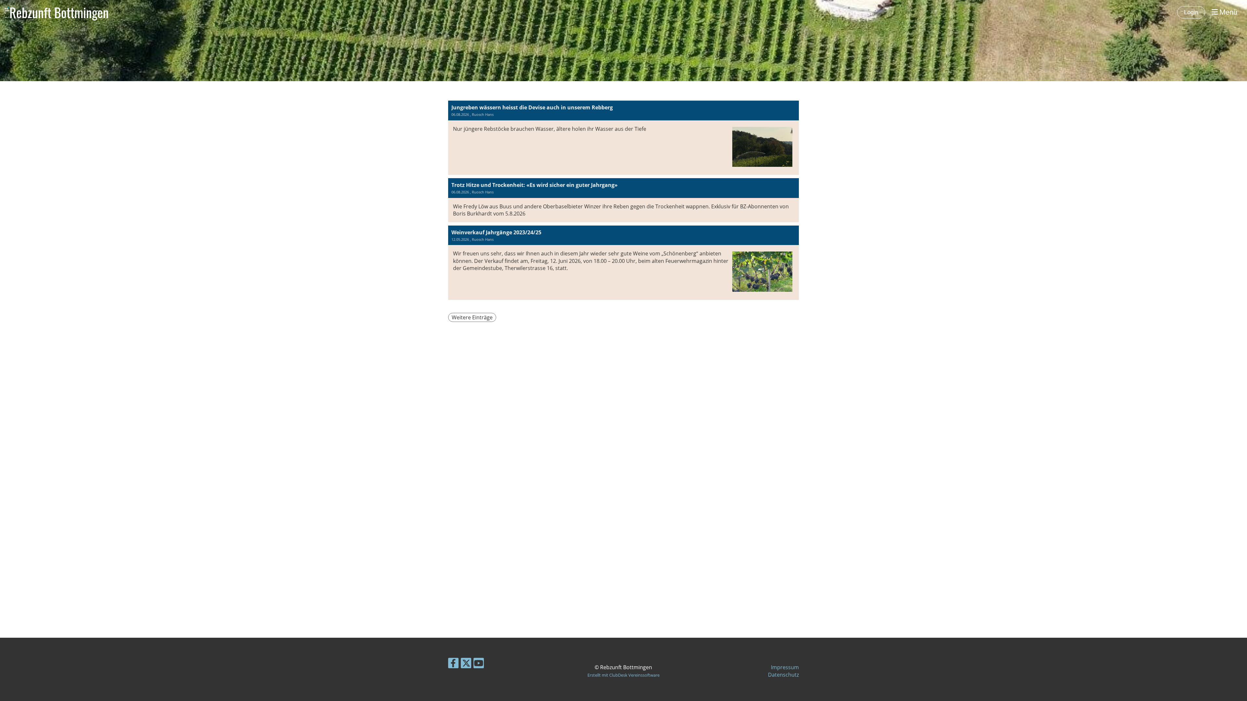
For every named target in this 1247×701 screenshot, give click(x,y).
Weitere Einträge (472, 317)
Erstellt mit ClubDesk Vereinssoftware (623, 675)
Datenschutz (783, 674)
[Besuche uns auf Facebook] (453, 664)
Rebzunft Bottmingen (59, 12)
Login (1191, 12)
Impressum (785, 667)
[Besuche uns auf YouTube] (478, 664)
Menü (1227, 12)
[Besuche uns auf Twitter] (466, 664)
